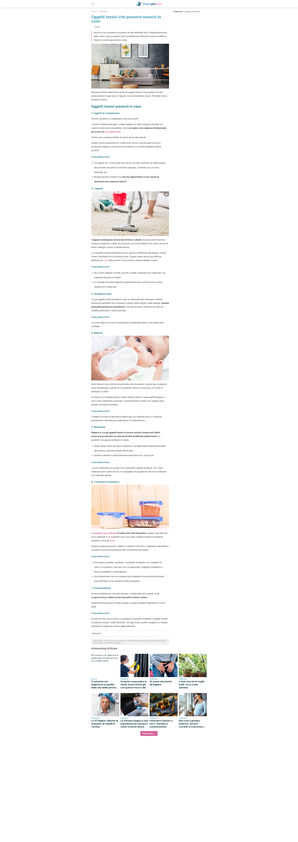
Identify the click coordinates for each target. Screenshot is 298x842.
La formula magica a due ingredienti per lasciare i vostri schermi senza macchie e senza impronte (134, 723)
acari (105, 260)
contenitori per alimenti (104, 533)
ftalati (112, 540)
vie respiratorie (112, 132)
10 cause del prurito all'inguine (161, 683)
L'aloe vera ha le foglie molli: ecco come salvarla (191, 684)
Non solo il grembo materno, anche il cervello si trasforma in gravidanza (192, 723)
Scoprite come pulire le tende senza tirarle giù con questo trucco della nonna (134, 684)
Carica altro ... (149, 733)
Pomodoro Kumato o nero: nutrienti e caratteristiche (161, 723)
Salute (94, 679)
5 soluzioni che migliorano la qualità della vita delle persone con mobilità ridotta (104, 684)
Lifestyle (94, 11)
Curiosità (103, 11)
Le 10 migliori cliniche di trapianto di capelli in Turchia (104, 723)
